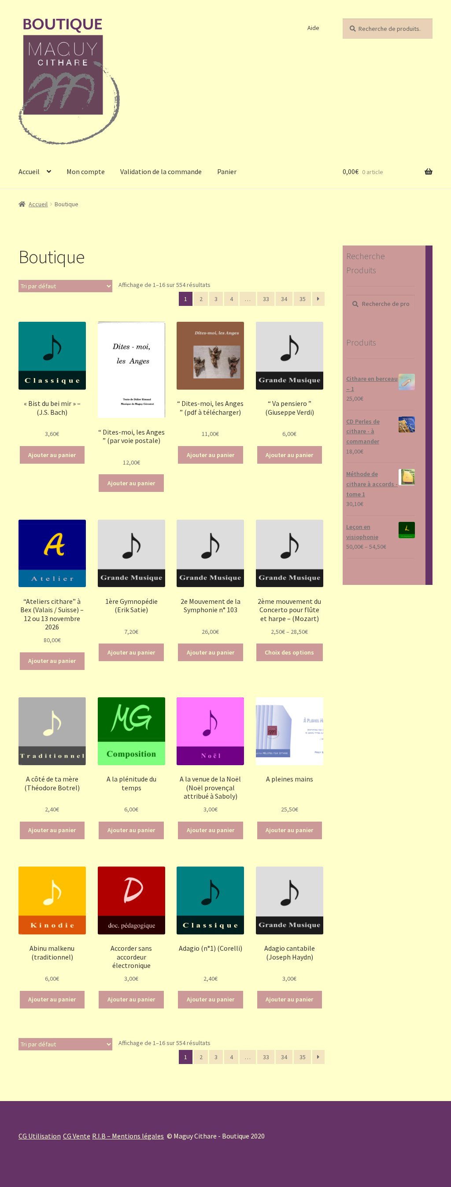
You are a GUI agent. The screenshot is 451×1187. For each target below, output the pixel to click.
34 (284, 299)
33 (266, 299)
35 (302, 299)
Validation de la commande (161, 171)
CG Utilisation (39, 1135)
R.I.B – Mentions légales (128, 1135)
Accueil (29, 171)
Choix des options (289, 652)
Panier (227, 171)
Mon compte (86, 171)
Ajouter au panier (52, 455)
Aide (313, 28)
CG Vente (76, 1135)
